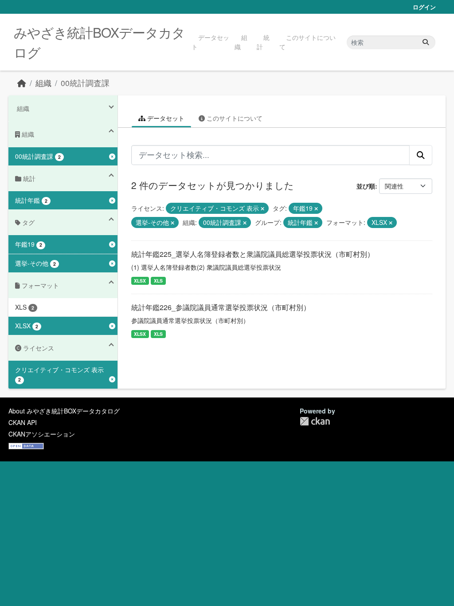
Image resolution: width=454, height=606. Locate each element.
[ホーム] (21, 82)
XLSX (140, 280)
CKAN (315, 421)
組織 (241, 42)
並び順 (365, 185)
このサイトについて (307, 42)
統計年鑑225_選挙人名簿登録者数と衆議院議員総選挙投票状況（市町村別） (252, 254)
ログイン (424, 7)
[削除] (262, 208)
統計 (263, 42)
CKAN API (22, 422)
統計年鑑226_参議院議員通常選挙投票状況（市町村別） (220, 307)
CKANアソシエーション (41, 433)
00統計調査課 (85, 82)
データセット (210, 42)
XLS (158, 280)
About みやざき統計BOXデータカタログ (64, 410)
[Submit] (425, 42)
